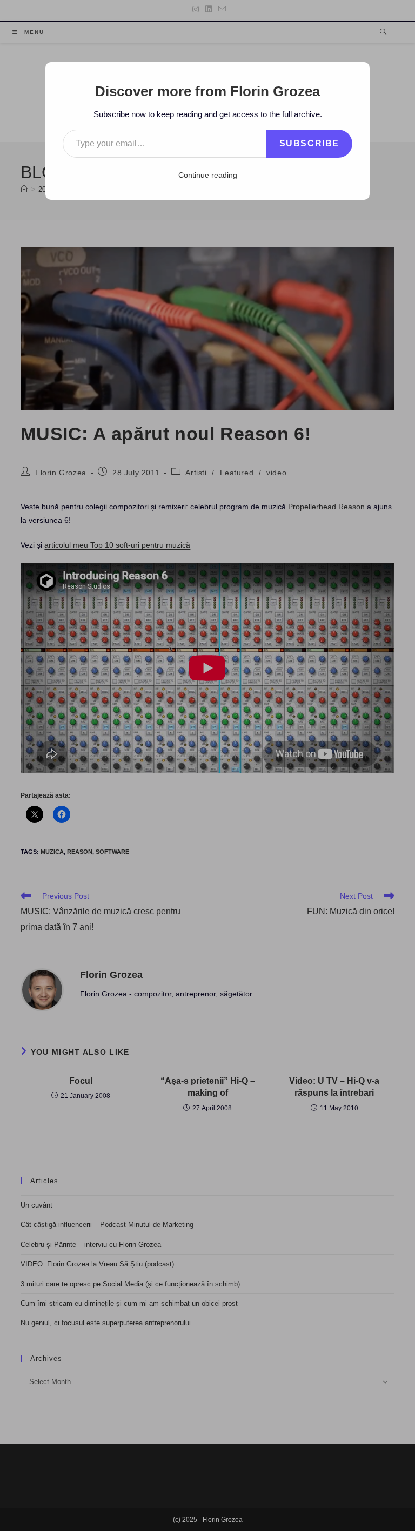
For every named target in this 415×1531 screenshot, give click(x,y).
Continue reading (207, 175)
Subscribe (309, 143)
